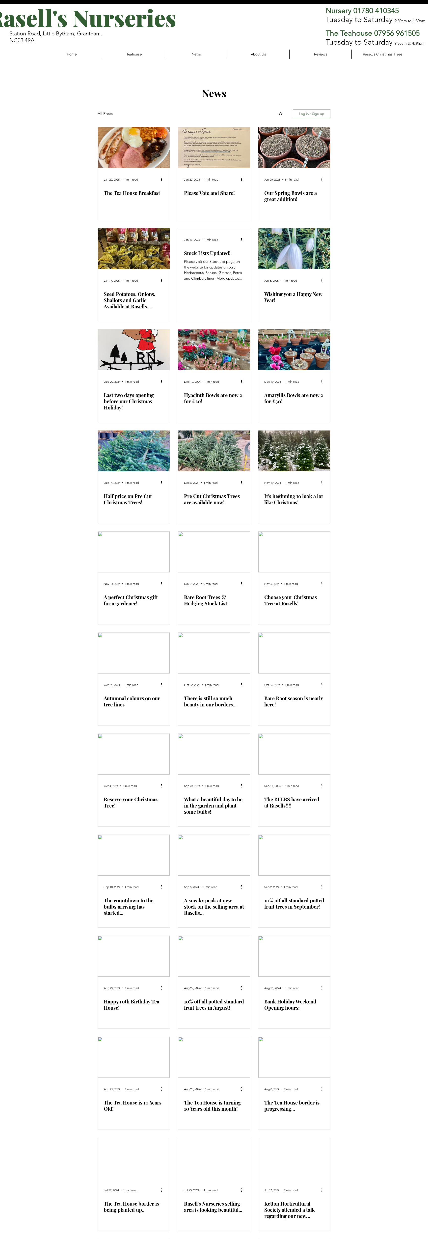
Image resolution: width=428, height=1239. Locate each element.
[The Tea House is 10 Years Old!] (134, 1057)
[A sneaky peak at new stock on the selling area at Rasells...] (214, 855)
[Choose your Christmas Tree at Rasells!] (294, 552)
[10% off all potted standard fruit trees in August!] (214, 956)
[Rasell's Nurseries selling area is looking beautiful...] (214, 1158)
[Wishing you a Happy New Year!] (294, 248)
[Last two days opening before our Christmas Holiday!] (134, 349)
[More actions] (163, 179)
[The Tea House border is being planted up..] (134, 1158)
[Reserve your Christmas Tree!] (134, 754)
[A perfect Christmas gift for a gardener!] (134, 552)
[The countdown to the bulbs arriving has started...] (134, 855)
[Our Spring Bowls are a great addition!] (294, 147)
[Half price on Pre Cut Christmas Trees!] (134, 451)
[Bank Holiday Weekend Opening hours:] (294, 956)
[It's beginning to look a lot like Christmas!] (294, 451)
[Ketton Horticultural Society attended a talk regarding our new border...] (294, 1158)
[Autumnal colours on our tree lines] (134, 653)
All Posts (105, 113)
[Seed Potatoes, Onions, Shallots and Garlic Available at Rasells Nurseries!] (134, 248)
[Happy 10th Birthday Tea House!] (134, 956)
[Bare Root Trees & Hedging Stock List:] (214, 552)
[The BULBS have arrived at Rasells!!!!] (294, 754)
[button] (280, 114)
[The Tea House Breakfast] (134, 147)
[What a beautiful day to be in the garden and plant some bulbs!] (214, 754)
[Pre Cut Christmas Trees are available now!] (214, 451)
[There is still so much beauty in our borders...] (214, 653)
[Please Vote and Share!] (214, 147)
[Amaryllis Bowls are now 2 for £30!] (294, 349)
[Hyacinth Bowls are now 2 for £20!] (214, 349)
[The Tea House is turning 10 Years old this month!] (214, 1057)
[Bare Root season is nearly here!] (294, 653)
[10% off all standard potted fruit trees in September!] (294, 855)
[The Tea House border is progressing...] (294, 1057)
